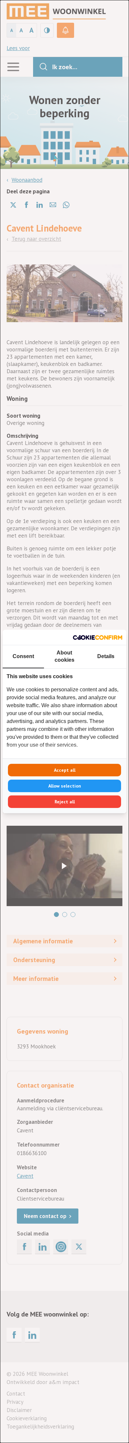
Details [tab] (105, 656)
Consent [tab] (23, 656)
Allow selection (64, 786)
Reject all (65, 802)
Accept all (64, 770)
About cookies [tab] (64, 656)
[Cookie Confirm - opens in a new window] (97, 637)
